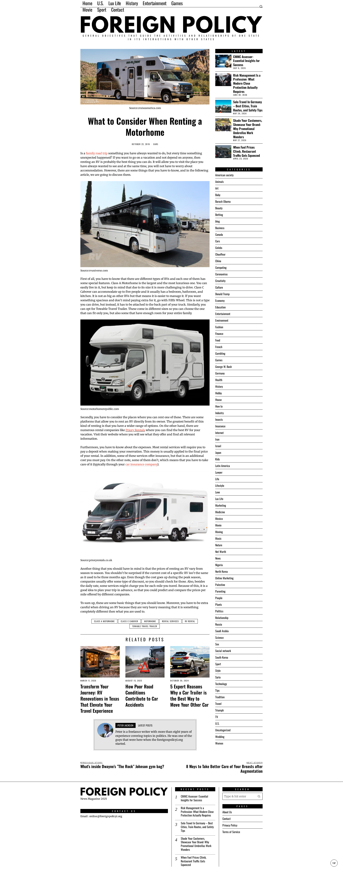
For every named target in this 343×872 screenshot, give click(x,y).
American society (224, 175)
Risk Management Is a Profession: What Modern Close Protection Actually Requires (246, 83)
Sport (218, 664)
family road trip (97, 153)
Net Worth (220, 551)
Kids (217, 459)
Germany (220, 373)
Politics (219, 611)
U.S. (217, 723)
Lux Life (219, 499)
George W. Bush (223, 366)
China (218, 261)
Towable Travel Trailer (144, 626)
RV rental (190, 621)
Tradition (220, 697)
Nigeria (219, 565)
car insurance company (141, 464)
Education (220, 307)
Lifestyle (219, 485)
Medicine (220, 512)
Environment (221, 320)
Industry (219, 413)
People (218, 598)
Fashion (219, 327)
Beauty (218, 208)
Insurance (220, 426)
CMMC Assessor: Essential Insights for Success (246, 61)
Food (217, 340)
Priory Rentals (135, 430)
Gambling (220, 353)
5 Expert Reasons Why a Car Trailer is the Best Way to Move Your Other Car (189, 695)
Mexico (219, 518)
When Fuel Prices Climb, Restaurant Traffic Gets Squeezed (246, 151)
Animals (219, 181)
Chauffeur (220, 254)
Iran (217, 439)
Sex (217, 644)
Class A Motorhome (104, 621)
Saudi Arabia (222, 631)
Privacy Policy (229, 825)
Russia (218, 624)
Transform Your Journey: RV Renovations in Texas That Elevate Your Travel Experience (99, 698)
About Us (227, 812)
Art (216, 188)
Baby (217, 195)
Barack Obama (223, 201)
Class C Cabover (129, 621)
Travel (218, 703)
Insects (219, 419)
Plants (218, 604)
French (218, 347)
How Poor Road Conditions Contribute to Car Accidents (141, 695)
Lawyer (218, 472)
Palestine (220, 585)
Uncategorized (222, 730)
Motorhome (150, 621)
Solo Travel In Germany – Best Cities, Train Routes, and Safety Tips (247, 106)
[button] (259, 796)
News (218, 558)
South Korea (221, 657)
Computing (221, 267)
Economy (220, 300)
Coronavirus (221, 274)
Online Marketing (224, 578)
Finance (219, 333)
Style (218, 670)
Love (217, 492)
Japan (218, 452)
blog (217, 221)
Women (219, 743)
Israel (218, 446)
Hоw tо (219, 406)
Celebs (218, 248)
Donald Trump (222, 294)
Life (217, 479)
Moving (219, 532)
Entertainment (222, 314)
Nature (218, 545)
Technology (221, 684)
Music (218, 538)
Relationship (221, 618)
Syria (218, 677)
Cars (155, 144)
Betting (219, 215)
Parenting (220, 591)
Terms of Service (231, 832)
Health (218, 380)
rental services (170, 621)
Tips (217, 690)
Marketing (220, 505)
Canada (219, 234)
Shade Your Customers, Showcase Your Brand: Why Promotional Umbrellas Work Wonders (247, 128)
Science (219, 637)
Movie (218, 525)
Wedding (219, 736)
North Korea (221, 571)
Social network (223, 651)
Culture (219, 287)
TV (216, 717)
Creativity (220, 281)
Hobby (218, 393)
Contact (226, 818)
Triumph (219, 710)
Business (219, 228)
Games (218, 360)
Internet (219, 433)
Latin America (222, 466)
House (218, 400)
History (219, 386)
